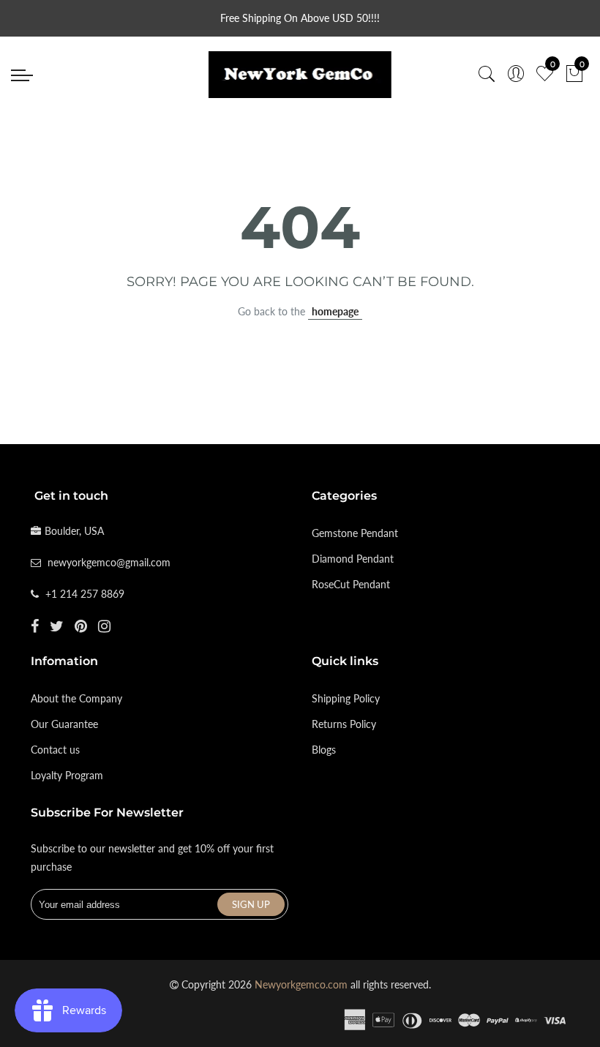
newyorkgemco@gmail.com (109, 562)
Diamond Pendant (353, 558)
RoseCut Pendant (351, 584)
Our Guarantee (64, 724)
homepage (335, 311)
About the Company (76, 698)
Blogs (324, 749)
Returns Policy (344, 724)
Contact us (55, 749)
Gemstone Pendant (355, 533)
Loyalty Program (67, 775)
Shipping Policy (346, 698)
